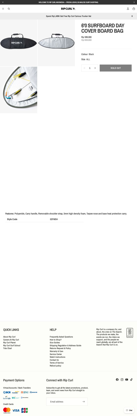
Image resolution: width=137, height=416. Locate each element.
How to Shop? (56, 339)
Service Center (56, 354)
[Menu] (3, 9)
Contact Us (54, 359)
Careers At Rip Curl (11, 339)
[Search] (9, 9)
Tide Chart (7, 348)
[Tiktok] (131, 379)
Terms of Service (57, 362)
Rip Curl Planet (9, 342)
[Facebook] (117, 379)
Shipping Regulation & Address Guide (65, 345)
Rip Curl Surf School (11, 345)
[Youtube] (126, 379)
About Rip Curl (9, 336)
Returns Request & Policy (60, 348)
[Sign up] (83, 401)
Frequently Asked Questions (61, 336)
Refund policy (55, 365)
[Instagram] (122, 379)
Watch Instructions (57, 356)
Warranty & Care (56, 351)
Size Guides (55, 342)
